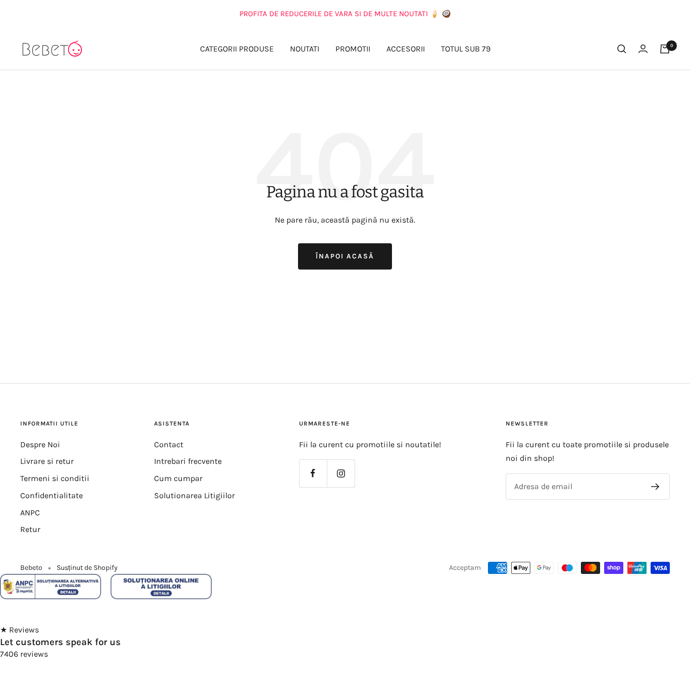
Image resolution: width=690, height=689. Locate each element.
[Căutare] (621, 49)
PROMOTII (352, 49)
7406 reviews (24, 654)
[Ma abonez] (655, 486)
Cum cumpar (178, 478)
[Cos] (665, 49)
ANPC (30, 512)
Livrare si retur (47, 461)
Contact (168, 444)
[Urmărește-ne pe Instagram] (341, 473)
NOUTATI (304, 49)
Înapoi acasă (345, 256)
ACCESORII (405, 49)
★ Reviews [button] (19, 629)
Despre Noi (40, 444)
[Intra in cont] (643, 48)
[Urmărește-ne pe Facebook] (313, 473)
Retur (30, 529)
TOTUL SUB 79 (465, 49)
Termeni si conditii (54, 478)
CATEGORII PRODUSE (237, 49)
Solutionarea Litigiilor (194, 495)
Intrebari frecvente (188, 461)
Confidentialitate (51, 495)
